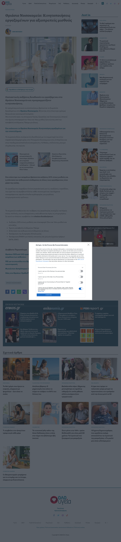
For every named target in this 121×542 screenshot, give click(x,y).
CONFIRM (49, 294)
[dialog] (60, 271)
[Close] (89, 245)
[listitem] (60, 267)
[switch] (81, 271)
